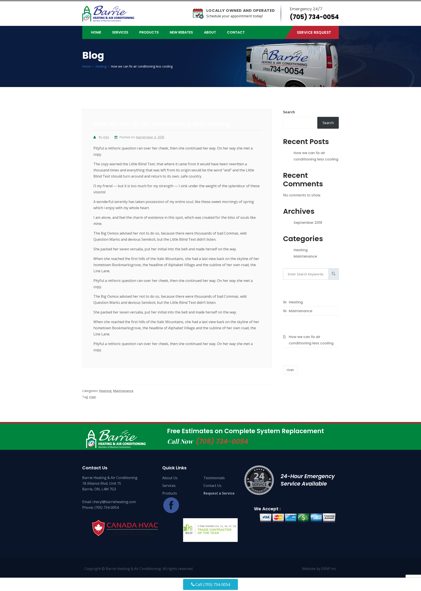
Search (289, 112)
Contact (236, 32)
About (210, 32)
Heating (105, 391)
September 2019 (308, 222)
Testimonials (214, 477)
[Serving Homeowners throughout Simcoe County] (112, 13)
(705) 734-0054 (222, 441)
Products (149, 32)
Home (96, 32)
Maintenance (123, 391)
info (106, 137)
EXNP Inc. (329, 568)
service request (314, 32)
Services (120, 32)
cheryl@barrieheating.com (114, 501)
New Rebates (181, 32)
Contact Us (212, 485)
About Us (170, 477)
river (92, 397)
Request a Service (219, 493)
